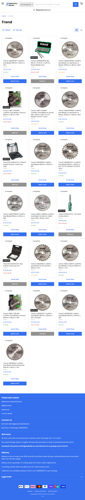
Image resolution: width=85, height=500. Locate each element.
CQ (42, 496)
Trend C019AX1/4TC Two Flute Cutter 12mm (69, 215)
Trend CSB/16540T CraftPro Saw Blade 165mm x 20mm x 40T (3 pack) (41, 315)
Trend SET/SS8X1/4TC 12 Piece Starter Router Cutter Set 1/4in (14, 164)
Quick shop (15, 76)
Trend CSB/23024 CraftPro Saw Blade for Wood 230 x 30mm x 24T (41, 266)
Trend (5, 67)
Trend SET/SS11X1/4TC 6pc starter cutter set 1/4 (13, 265)
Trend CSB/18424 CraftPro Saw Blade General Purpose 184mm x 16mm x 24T (13, 365)
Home (4, 16)
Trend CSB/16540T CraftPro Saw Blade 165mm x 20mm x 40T (14, 63)
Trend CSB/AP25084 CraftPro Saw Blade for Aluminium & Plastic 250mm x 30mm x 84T (69, 63)
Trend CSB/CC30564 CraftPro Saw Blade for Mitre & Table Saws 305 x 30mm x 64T (42, 216)
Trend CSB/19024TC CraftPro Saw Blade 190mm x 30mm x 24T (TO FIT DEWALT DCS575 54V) (69, 165)
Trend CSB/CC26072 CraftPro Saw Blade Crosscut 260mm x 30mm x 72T (69, 266)
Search (30, 491)
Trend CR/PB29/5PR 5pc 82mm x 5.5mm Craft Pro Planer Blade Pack (40, 63)
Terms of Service (40, 491)
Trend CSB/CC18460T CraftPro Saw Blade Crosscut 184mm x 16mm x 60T (14, 112)
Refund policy (52, 491)
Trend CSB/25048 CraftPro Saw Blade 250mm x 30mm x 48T (69, 315)
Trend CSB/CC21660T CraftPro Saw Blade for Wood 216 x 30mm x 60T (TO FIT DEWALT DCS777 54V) (42, 113)
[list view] (81, 30)
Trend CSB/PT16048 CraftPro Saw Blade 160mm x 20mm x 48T (14, 216)
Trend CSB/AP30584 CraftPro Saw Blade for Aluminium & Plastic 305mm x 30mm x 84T (69, 112)
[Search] (75, 4)
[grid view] (76, 30)
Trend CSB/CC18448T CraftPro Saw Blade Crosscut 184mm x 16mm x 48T (14, 315)
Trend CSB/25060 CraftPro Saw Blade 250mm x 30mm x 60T (42, 164)
